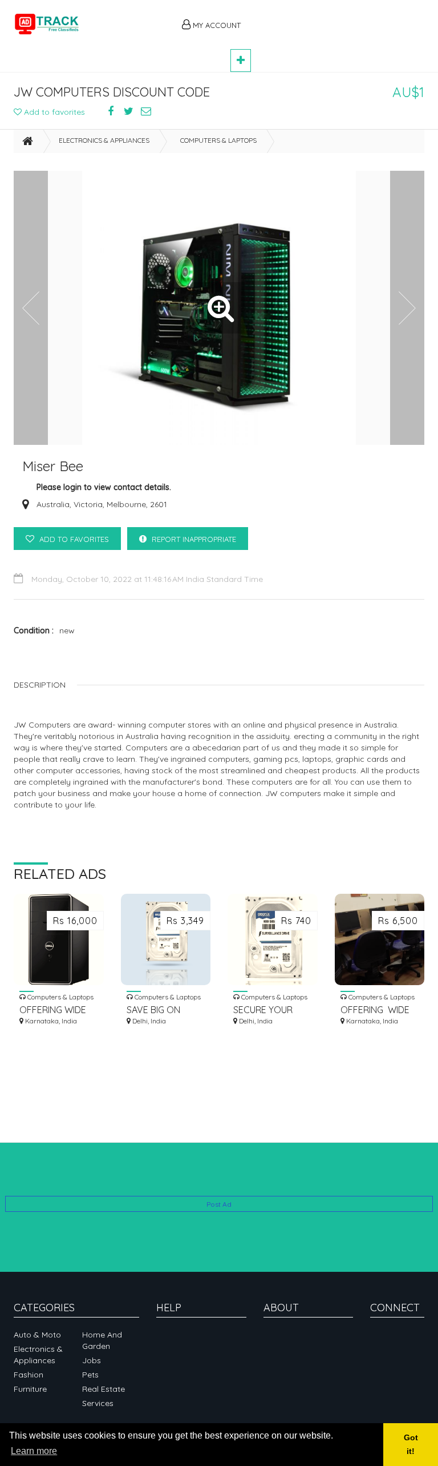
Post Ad (219, 1204)
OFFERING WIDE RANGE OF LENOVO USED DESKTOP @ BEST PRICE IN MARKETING (377, 1010)
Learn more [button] (34, 1451)
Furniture (30, 1389)
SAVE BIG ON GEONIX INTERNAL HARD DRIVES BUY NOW (164, 1010)
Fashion (28, 1374)
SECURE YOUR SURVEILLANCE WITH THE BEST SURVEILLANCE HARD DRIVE (265, 1010)
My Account (215, 25)
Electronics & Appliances (104, 140)
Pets (90, 1374)
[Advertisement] (338, 18)
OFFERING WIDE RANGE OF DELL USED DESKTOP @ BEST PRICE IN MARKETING (57, 1010)
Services (97, 1403)
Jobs (91, 1360)
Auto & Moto (37, 1335)
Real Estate (103, 1389)
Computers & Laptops (218, 140)
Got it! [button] (411, 1444)
